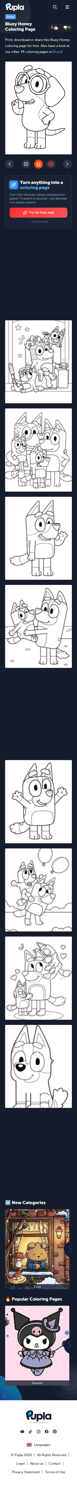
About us (36, 1464)
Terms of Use (55, 1472)
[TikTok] (30, 1431)
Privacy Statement (26, 1472)
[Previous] (9, 164)
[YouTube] (22, 1431)
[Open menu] (67, 7)
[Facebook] (47, 1431)
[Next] (67, 164)
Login (20, 1464)
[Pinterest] (55, 1431)
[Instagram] (38, 1431)
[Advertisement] (38, 711)
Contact (55, 1464)
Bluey (10, 16)
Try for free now (41, 212)
